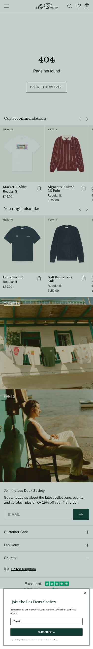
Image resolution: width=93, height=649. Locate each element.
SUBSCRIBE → (46, 632)
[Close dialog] (85, 593)
